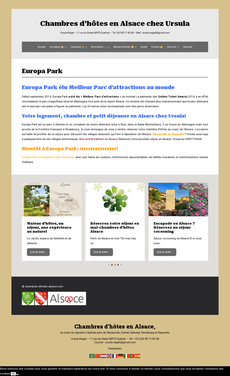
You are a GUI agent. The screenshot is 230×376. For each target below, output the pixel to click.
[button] (112, 265)
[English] (109, 355)
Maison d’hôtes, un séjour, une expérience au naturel (49, 227)
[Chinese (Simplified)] (98, 355)
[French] (115, 355)
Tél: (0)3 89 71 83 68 (123, 32)
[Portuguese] (132, 355)
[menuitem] (41, 46)
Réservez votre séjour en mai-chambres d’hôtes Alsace (114, 227)
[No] (17, 374)
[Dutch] (103, 355)
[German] (121, 355)
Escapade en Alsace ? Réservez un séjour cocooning (174, 227)
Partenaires (115, 348)
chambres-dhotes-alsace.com (44, 286)
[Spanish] (138, 355)
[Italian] (126, 355)
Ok (13, 373)
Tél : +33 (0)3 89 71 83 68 (143, 338)
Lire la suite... (38, 251)
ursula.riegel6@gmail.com (156, 32)
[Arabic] (92, 355)
